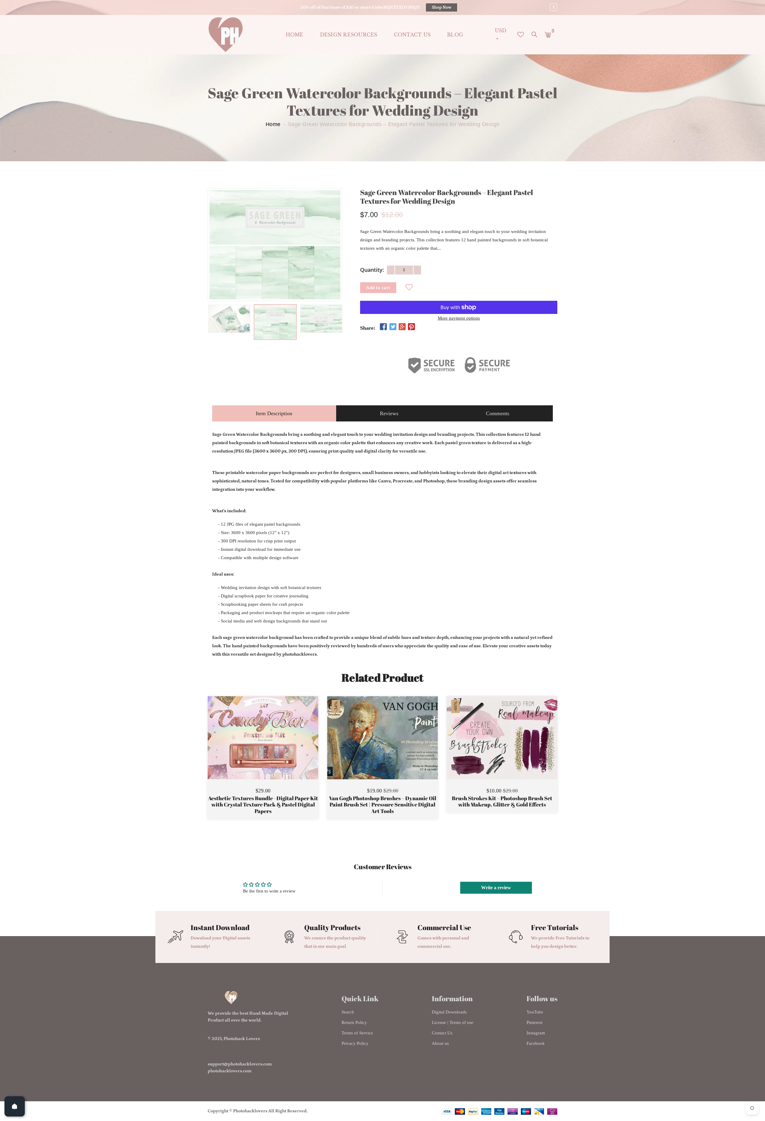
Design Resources (348, 35)
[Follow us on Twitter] (393, 327)
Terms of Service (357, 1032)
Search (348, 1012)
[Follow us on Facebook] (383, 327)
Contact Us (442, 1032)
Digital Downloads (449, 1012)
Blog (455, 35)
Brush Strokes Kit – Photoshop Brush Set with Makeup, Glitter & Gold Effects (502, 801)
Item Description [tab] (274, 413)
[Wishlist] (409, 287)
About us (440, 1043)
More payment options (459, 318)
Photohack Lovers (242, 1038)
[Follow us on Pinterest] (411, 327)
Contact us (412, 35)
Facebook (536, 1043)
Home (295, 35)
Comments (497, 413)
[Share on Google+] (402, 327)
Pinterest (534, 1022)
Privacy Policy (355, 1043)
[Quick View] (278, 746)
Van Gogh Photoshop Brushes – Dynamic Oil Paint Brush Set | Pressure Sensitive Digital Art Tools (382, 805)
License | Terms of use (452, 1022)
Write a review (496, 887)
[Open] (14, 1106)
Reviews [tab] (389, 413)
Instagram (536, 1032)
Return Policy (354, 1022)
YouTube (535, 1012)
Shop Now (441, 7)
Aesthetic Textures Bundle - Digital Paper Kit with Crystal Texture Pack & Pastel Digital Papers (263, 805)
